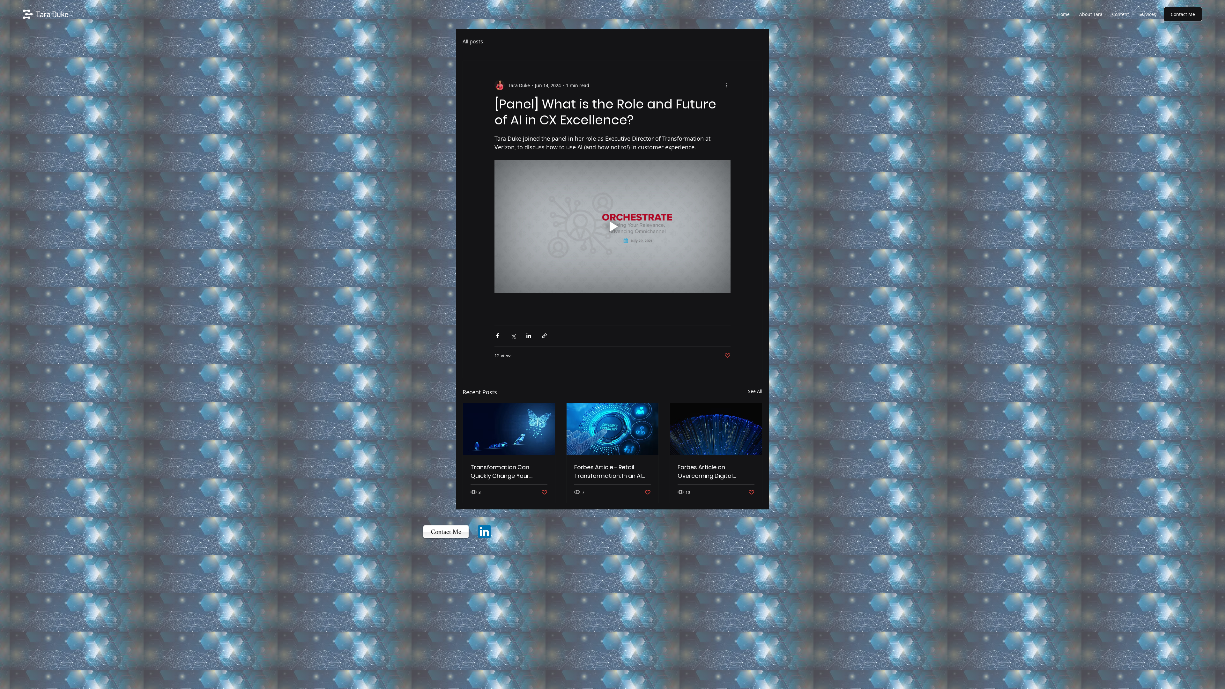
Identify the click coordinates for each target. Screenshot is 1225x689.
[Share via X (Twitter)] (513, 336)
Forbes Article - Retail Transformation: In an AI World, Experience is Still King (608, 471)
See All (755, 391)
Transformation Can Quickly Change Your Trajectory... (500, 471)
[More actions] (727, 85)
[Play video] (612, 226)
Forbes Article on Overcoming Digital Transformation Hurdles (712, 471)
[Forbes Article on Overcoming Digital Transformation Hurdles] (716, 429)
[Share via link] (544, 336)
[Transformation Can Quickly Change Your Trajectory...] (509, 429)
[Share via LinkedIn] (529, 336)
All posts (473, 41)
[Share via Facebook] (497, 336)
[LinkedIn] (484, 531)
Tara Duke (52, 14)
